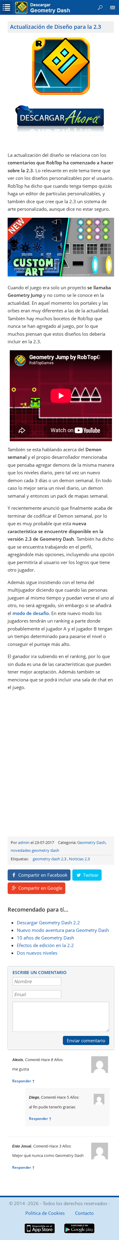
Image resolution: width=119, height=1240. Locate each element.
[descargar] (61, 135)
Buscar (100, 7)
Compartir (42, 875)
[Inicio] (43, 12)
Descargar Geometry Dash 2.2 (48, 922)
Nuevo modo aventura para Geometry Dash (63, 930)
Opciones (6, 7)
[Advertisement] (59, 763)
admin (24, 842)
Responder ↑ (23, 1081)
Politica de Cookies (45, 1213)
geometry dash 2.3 (49, 859)
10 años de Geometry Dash (45, 938)
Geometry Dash (91, 842)
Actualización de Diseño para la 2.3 (55, 26)
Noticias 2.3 (79, 859)
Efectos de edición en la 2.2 (45, 945)
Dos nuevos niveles (37, 953)
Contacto (112, 7)
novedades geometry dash (35, 850)
